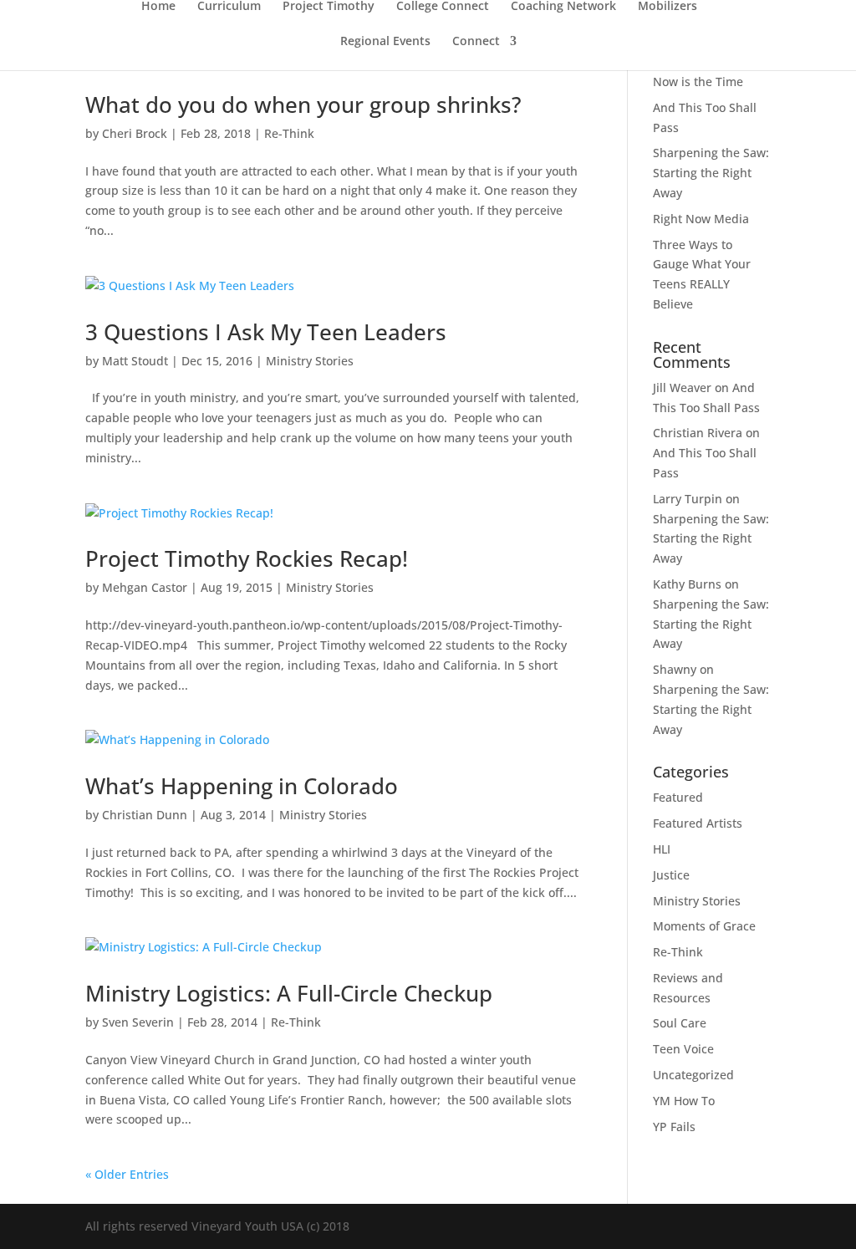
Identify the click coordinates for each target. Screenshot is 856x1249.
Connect (476, 41)
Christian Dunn (144, 815)
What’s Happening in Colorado (241, 786)
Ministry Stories (310, 361)
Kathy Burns (687, 584)
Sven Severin (138, 1022)
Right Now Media (701, 219)
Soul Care (679, 1023)
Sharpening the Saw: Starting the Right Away (711, 173)
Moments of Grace (704, 926)
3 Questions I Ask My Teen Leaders (265, 332)
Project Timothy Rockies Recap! (246, 558)
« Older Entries (127, 1174)
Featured (678, 797)
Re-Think (289, 133)
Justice (671, 875)
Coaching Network (563, 6)
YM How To (684, 1101)
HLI (661, 849)
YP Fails (674, 1126)
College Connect (442, 6)
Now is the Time (698, 81)
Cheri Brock (134, 133)
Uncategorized (693, 1075)
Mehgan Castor (144, 587)
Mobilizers (667, 6)
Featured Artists (697, 823)
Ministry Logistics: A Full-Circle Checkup (288, 993)
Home (158, 6)
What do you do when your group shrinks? (303, 104)
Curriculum (229, 6)
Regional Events (385, 41)
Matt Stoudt (135, 361)
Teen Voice (683, 1049)
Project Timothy (328, 6)
